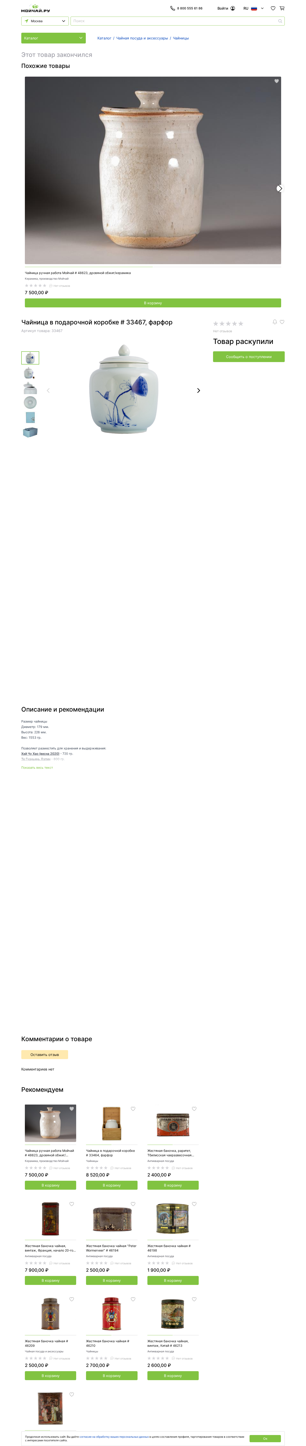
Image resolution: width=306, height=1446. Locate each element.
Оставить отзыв (44, 1054)
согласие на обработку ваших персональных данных (114, 1436)
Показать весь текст (37, 767)
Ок (265, 1438)
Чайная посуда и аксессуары (44, 1351)
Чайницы (92, 1161)
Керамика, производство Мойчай (47, 278)
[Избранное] (273, 8)
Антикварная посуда (160, 1161)
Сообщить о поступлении (249, 356)
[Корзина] (282, 8)
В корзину (153, 303)
